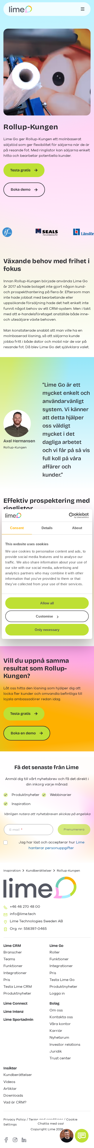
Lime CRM (12, 945)
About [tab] (77, 528)
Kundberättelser (39, 870)
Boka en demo (23, 733)
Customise (44, 616)
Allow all (47, 603)
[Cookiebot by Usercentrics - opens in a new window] (69, 515)
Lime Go (56, 945)
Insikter (10, 1068)
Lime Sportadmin (18, 1019)
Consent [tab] (17, 528)
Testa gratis (20, 170)
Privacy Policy (14, 1119)
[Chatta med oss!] (82, 1136)
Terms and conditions (46, 1119)
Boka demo (21, 189)
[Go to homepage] (20, 9)
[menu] (83, 9)
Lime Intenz (13, 1011)
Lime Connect (15, 1003)
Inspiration (12, 870)
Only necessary (47, 630)
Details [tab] (47, 528)
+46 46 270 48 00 (25, 906)
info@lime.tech (23, 913)
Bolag (55, 1003)
